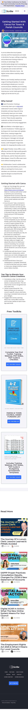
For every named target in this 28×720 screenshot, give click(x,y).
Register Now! (20, 5)
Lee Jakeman (16, 546)
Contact (19, 674)
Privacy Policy (13, 702)
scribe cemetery (8, 677)
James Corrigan (16, 651)
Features (11, 672)
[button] (24, 11)
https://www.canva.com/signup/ (14, 190)
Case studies (19, 672)
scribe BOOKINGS (19, 677)
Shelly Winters (16, 582)
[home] (7, 11)
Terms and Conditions (6, 702)
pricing (8, 674)
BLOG (13, 674)
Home (6, 672)
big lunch (20, 106)
